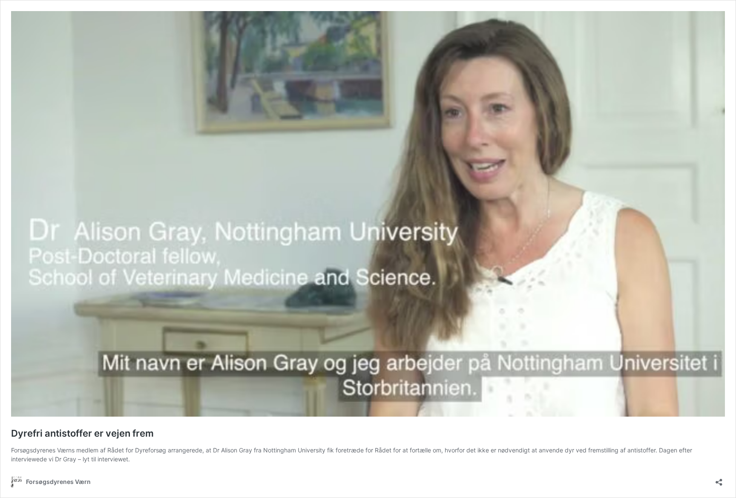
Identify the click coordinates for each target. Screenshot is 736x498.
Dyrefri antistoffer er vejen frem (82, 433)
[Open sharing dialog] (719, 479)
